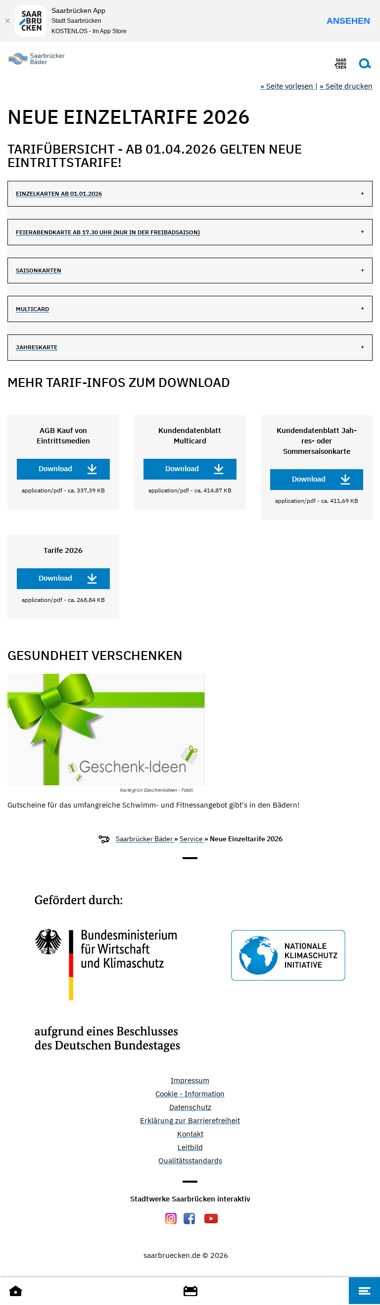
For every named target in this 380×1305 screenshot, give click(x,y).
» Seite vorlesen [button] (287, 86)
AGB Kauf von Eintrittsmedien (63, 435)
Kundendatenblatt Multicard (189, 435)
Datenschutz (190, 1107)
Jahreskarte (36, 347)
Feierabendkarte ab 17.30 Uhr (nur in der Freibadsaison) (108, 232)
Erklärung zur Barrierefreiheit (190, 1121)
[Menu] (364, 1290)
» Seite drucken (346, 86)
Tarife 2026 (63, 550)
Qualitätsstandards (190, 1161)
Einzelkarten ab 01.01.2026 (59, 193)
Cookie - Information (190, 1094)
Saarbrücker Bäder (145, 838)
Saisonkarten (38, 270)
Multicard (32, 309)
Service (192, 838)
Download (55, 468)
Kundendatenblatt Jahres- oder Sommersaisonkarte (317, 441)
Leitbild (190, 1147)
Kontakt (190, 1134)
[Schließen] (7, 21)
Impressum (190, 1081)
